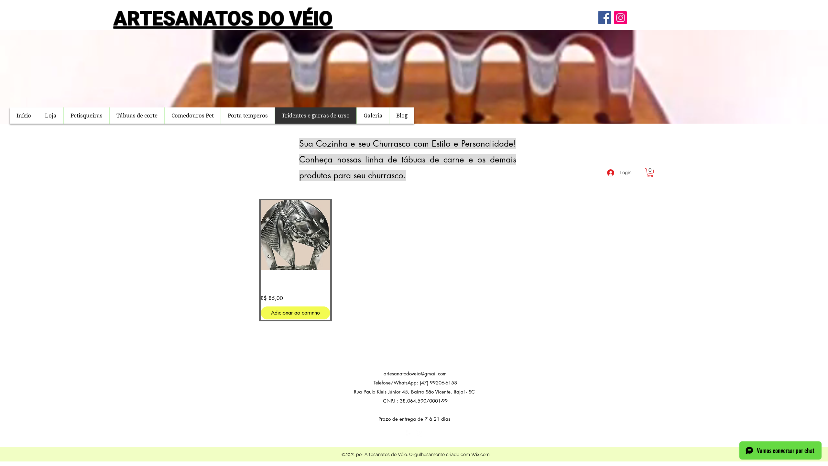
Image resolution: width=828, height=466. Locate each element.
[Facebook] (604, 17)
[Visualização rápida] (295, 235)
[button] (650, 172)
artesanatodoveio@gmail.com (415, 374)
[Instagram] (620, 17)
